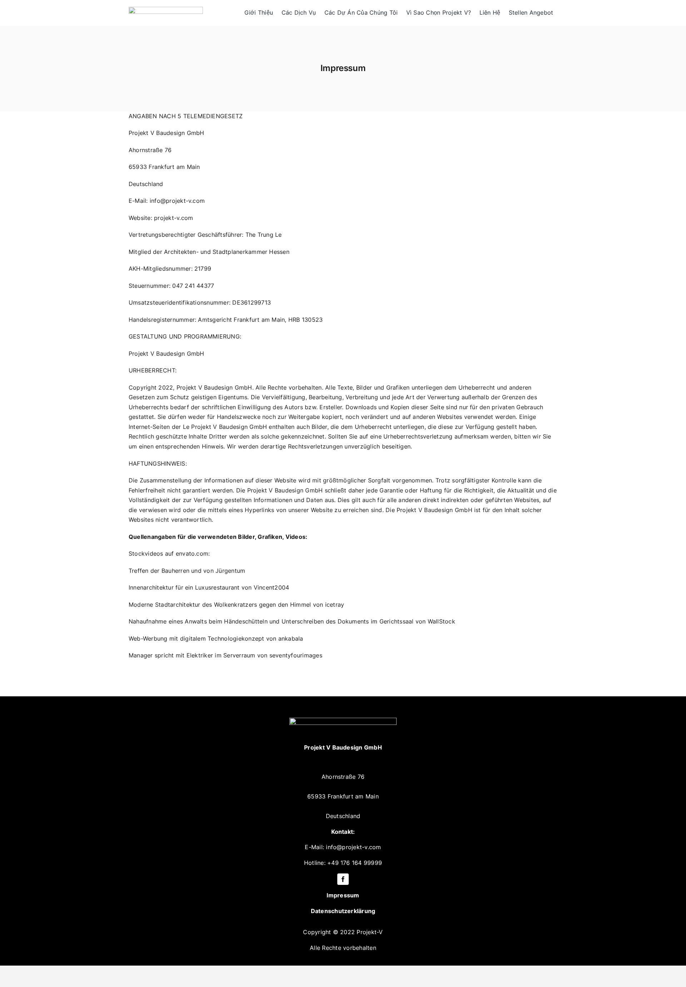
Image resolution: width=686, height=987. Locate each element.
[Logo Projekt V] (166, 9)
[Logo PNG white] (343, 720)
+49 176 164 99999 (354, 862)
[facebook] (343, 879)
